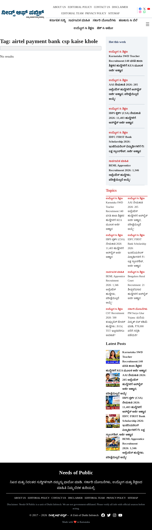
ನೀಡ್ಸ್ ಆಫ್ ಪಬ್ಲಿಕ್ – (59, 515)
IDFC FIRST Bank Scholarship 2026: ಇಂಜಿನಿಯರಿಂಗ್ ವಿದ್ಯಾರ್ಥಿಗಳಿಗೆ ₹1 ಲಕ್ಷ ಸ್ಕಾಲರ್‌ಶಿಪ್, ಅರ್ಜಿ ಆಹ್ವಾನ (126, 144)
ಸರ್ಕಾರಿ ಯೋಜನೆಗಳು (137, 309)
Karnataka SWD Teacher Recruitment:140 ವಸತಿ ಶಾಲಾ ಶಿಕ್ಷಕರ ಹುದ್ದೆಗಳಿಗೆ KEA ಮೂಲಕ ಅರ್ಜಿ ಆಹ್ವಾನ (126, 63)
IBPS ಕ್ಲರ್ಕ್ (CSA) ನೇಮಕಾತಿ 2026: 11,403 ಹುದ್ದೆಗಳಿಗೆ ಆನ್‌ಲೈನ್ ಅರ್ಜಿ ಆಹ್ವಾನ (125, 118)
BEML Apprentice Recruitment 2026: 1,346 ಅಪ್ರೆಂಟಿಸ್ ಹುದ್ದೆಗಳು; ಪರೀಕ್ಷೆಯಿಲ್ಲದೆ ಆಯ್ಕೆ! (124, 172)
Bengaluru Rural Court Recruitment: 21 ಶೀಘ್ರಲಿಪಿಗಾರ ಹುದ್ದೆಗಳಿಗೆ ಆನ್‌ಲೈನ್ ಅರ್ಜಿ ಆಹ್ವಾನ (138, 287)
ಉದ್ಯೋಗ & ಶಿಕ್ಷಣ (118, 51)
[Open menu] (147, 24)
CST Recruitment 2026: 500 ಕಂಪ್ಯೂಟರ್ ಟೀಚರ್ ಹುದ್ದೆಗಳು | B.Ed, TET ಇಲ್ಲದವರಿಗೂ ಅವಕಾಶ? (115, 324)
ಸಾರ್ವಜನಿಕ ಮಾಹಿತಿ (118, 161)
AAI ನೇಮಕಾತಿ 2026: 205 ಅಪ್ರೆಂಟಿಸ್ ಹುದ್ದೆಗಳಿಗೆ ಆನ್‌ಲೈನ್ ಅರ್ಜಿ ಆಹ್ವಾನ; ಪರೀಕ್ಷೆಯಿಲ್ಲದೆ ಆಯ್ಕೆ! (125, 91)
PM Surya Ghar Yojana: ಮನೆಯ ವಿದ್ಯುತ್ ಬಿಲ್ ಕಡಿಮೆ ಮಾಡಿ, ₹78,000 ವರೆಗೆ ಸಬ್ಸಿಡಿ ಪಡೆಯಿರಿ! (137, 324)
